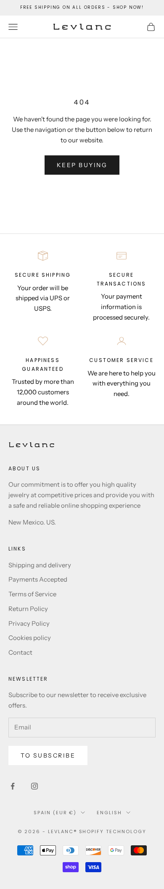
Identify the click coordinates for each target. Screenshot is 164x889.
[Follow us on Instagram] (34, 786)
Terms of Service (32, 594)
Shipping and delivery (39, 565)
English (109, 812)
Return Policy (28, 609)
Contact (20, 652)
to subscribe (48, 755)
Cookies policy (29, 638)
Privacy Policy (29, 623)
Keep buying (82, 165)
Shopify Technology (113, 831)
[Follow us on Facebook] (12, 786)
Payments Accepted (37, 579)
